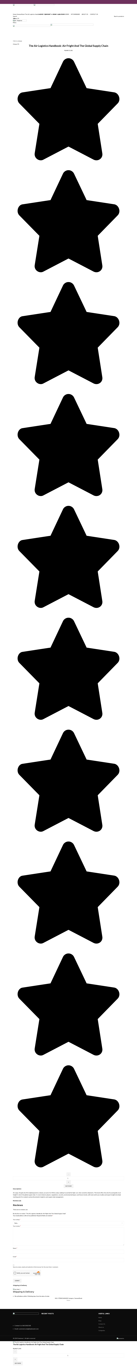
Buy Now (69, 1186)
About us (101, 1327)
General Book (21, 14)
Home (15, 14)
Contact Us (101, 1324)
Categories (101, 1330)
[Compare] (15, 1367)
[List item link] (26, 1327)
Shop (99, 1321)
